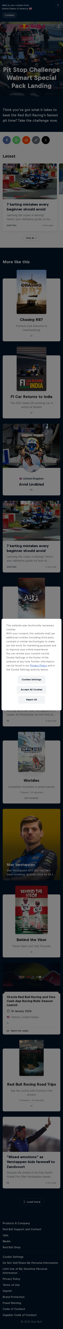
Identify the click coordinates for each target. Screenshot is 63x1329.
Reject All (31, 699)
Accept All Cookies (31, 689)
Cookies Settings (31, 679)
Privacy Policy (38, 665)
